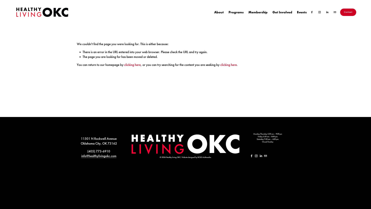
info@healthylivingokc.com (98, 156)
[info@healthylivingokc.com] (334, 12)
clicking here (132, 65)
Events (302, 12)
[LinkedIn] (327, 12)
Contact (348, 12)
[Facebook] (311, 12)
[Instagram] (319, 12)
